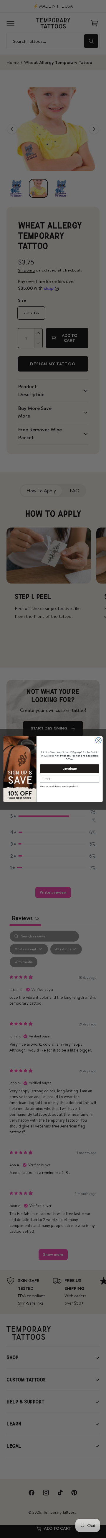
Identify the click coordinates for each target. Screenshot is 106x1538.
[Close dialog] (99, 740)
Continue (69, 768)
